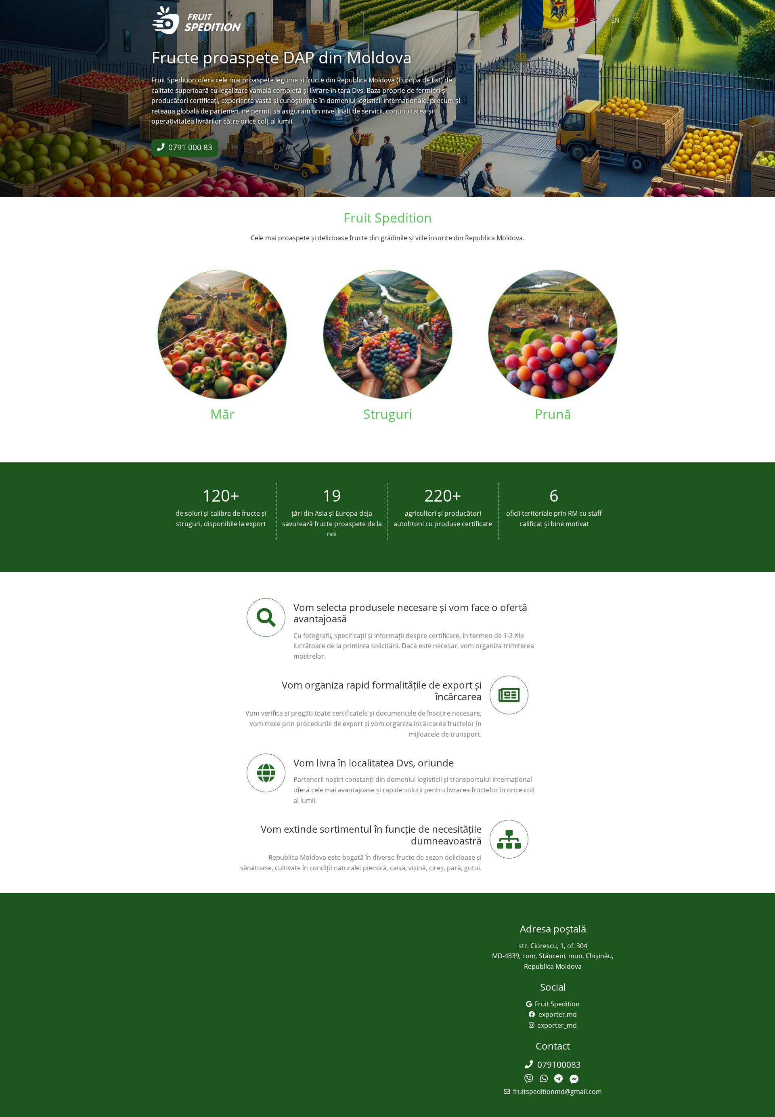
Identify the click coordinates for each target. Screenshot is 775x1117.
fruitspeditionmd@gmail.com (557, 1091)
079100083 (558, 1064)
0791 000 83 (190, 147)
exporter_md (557, 1025)
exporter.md (557, 1014)
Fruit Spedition (557, 1003)
